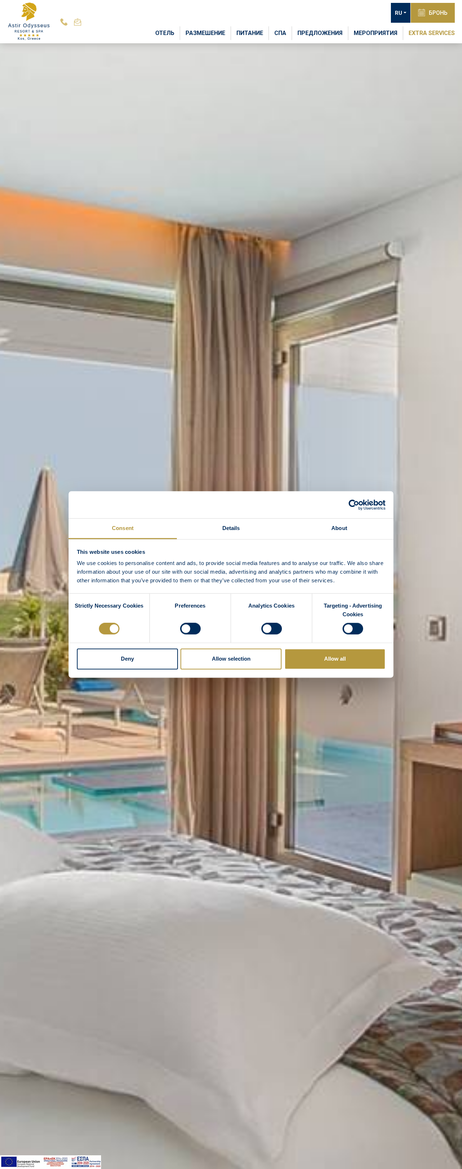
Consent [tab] (123, 528)
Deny (127, 659)
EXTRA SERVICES (432, 33)
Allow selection (231, 659)
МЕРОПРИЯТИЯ (375, 33)
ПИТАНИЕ (249, 33)
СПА (280, 33)
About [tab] (339, 528)
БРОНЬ (438, 12)
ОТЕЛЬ (164, 33)
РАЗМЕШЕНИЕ (205, 33)
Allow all (335, 659)
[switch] (190, 629)
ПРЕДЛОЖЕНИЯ (320, 33)
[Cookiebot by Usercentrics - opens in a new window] (353, 504)
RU (398, 13)
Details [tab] (231, 528)
